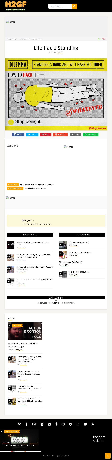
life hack (32, 185)
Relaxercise (41, 189)
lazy (26, 185)
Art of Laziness (30, 189)
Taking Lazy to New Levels (79, 242)
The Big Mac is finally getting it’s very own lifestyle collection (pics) (29, 359)
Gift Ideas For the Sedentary (80, 252)
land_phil (60, 53)
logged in (53, 303)
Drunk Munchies (12, 432)
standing (50, 185)
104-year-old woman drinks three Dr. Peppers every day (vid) (29, 374)
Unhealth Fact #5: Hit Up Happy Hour (18, 445)
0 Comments (38, 39)
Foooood (17, 325)
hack (21, 185)
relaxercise (41, 185)
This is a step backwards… (79, 272)
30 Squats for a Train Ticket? (70, 262)
